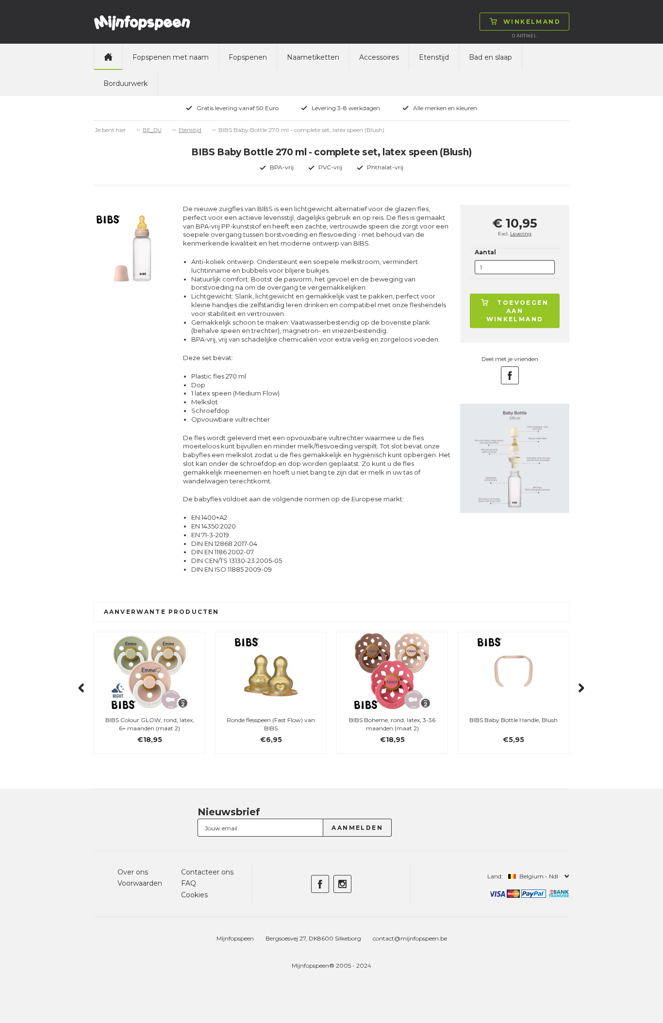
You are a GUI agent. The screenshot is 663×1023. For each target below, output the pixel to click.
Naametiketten (313, 57)
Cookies (194, 895)
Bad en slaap (490, 57)
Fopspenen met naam (171, 57)
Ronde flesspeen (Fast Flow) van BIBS (271, 724)
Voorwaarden (139, 883)
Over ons (132, 872)
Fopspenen (248, 57)
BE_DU (152, 130)
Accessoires (379, 57)
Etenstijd (434, 57)
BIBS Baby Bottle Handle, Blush (513, 720)
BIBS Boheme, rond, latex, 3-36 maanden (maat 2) (392, 724)
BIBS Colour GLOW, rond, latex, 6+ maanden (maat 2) (149, 724)
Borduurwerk (125, 83)
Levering (520, 234)
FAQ (188, 883)
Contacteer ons (207, 872)
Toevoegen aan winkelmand (517, 311)
